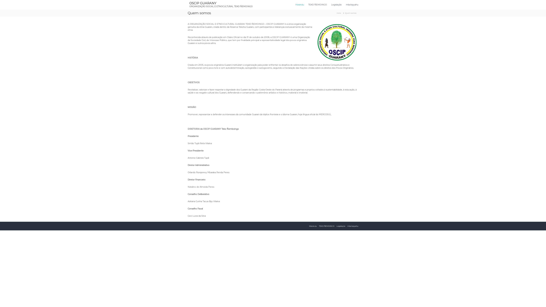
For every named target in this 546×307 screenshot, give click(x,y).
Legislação (336, 4)
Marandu (299, 4)
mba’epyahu (352, 4)
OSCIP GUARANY (202, 3)
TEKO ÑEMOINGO (317, 4)
